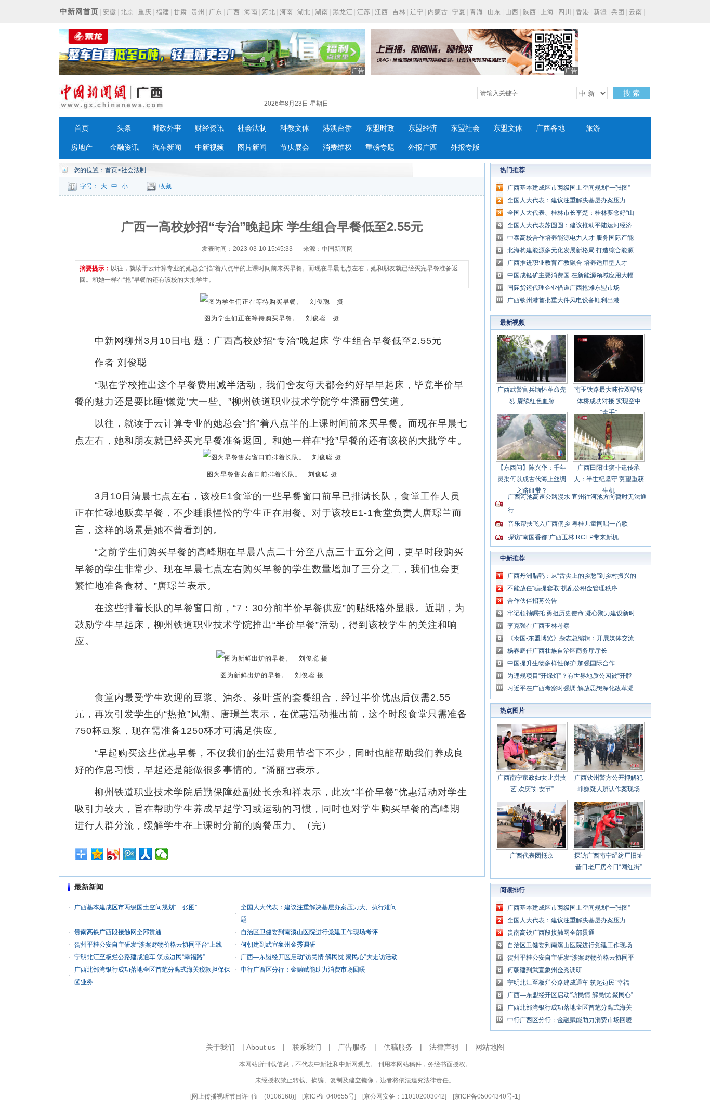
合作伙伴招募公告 (532, 600)
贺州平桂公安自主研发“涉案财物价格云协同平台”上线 (148, 944)
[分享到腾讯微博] (129, 854)
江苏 (364, 12)
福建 (162, 12)
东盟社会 (465, 128)
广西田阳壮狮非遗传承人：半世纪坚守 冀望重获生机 (609, 479)
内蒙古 (438, 12)
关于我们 (220, 1047)
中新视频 (209, 147)
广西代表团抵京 (532, 855)
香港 (582, 12)
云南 (635, 12)
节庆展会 (294, 147)
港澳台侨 (337, 128)
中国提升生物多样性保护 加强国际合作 (561, 663)
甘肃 (180, 12)
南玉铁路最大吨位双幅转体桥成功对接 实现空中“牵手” (608, 401)
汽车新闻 (166, 147)
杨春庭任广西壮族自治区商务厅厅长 (557, 650)
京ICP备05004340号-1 (486, 1096)
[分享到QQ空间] (97, 854)
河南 (286, 12)
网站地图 (489, 1047)
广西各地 (550, 128)
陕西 (529, 12)
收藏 (165, 186)
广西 (233, 12)
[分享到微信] (161, 854)
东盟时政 (380, 128)
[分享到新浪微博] (113, 854)
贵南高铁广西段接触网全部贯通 (118, 932)
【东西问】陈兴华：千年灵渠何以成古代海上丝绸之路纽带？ (531, 479)
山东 (494, 12)
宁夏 (459, 12)
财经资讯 (209, 128)
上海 (547, 12)
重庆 (145, 12)
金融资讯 (124, 147)
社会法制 (252, 128)
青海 (476, 12)
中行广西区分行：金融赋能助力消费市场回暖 (303, 969)
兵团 (618, 12)
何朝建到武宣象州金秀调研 (278, 944)
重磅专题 (380, 147)
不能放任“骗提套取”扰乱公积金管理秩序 (562, 588)
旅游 (593, 128)
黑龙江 (343, 12)
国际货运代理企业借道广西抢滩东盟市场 (563, 287)
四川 (565, 12)
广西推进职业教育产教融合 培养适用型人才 (567, 262)
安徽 (109, 12)
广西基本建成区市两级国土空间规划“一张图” (135, 907)
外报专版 (465, 147)
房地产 (82, 147)
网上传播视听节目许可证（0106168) (243, 1096)
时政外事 (166, 128)
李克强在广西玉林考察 (538, 625)
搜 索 (631, 93)
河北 (268, 12)
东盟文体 (507, 128)
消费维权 (337, 147)
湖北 (304, 12)
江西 (381, 12)
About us (260, 1047)
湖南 (321, 12)
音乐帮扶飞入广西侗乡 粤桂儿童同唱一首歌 (568, 523)
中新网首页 (79, 11)
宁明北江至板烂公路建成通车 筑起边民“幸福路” (139, 957)
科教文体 (294, 128)
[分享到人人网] (145, 854)
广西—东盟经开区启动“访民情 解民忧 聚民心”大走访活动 (319, 957)
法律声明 (443, 1047)
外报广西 (422, 147)
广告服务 (352, 1047)
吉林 (399, 12)
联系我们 (306, 1047)
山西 (512, 12)
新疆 (600, 12)
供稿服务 (398, 1047)
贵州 (198, 12)
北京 (127, 12)
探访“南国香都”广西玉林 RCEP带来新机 (563, 537)
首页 (81, 128)
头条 (124, 128)
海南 (251, 12)
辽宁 (417, 12)
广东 (215, 12)
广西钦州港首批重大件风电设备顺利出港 (563, 300)
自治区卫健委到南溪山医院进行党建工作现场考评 (309, 932)
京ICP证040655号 (329, 1096)
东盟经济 (422, 128)
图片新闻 (252, 147)
